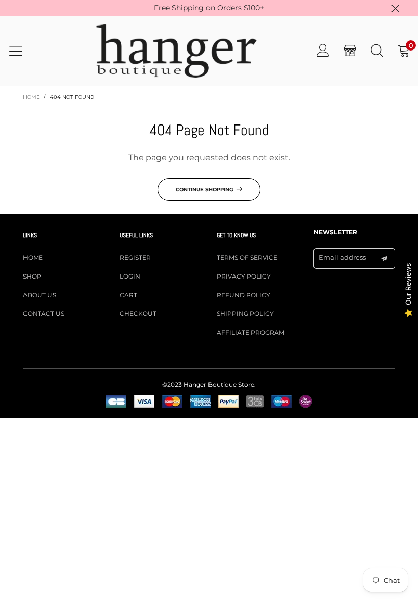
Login (130, 276)
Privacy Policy (244, 276)
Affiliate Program (250, 332)
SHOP (32, 276)
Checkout (138, 313)
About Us (39, 295)
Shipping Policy (245, 313)
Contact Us (43, 313)
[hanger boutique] (176, 51)
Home (33, 257)
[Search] (376, 51)
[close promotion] (395, 8)
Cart (128, 295)
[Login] (322, 51)
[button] (384, 258)
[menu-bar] (22, 51)
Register (135, 257)
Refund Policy (243, 295)
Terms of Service (247, 257)
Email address (342, 257)
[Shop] (349, 51)
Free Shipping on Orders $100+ (209, 7)
